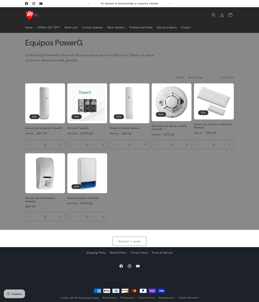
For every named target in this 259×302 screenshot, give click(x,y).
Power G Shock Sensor (125, 128)
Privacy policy (128, 297)
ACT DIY (74, 297)
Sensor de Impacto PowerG (43, 128)
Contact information (188, 297)
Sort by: (180, 77)
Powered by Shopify (89, 297)
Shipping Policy (96, 253)
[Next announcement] (170, 3)
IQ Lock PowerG (77, 128)
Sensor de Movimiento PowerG (40, 199)
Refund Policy (118, 253)
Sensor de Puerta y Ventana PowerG (213, 126)
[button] (214, 15)
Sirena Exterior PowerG (82, 198)
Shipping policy (167, 297)
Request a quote (129, 241)
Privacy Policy (139, 253)
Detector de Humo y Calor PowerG (169, 127)
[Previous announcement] (89, 3)
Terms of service (146, 297)
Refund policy (110, 297)
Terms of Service (162, 253)
